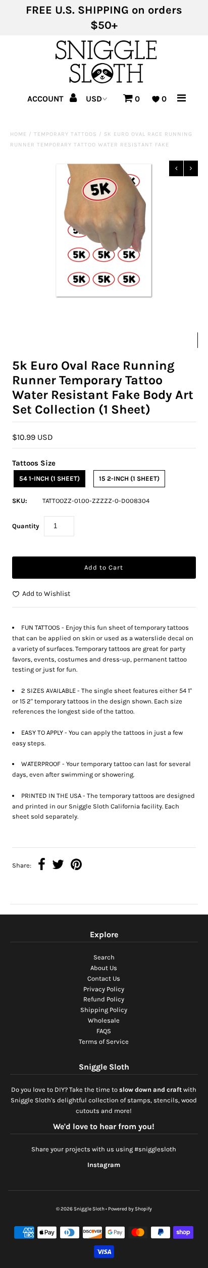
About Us (103, 968)
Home (18, 134)
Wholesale (104, 1020)
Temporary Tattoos (65, 134)
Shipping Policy (103, 1009)
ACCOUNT (46, 99)
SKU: (19, 500)
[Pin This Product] (76, 866)
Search (104, 957)
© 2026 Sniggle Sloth (80, 1209)
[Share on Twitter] (58, 866)
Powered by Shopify (130, 1209)
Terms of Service (104, 1041)
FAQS (103, 1031)
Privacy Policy (103, 989)
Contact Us (103, 978)
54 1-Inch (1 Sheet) (49, 478)
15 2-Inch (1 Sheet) (129, 478)
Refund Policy (103, 999)
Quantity (25, 526)
